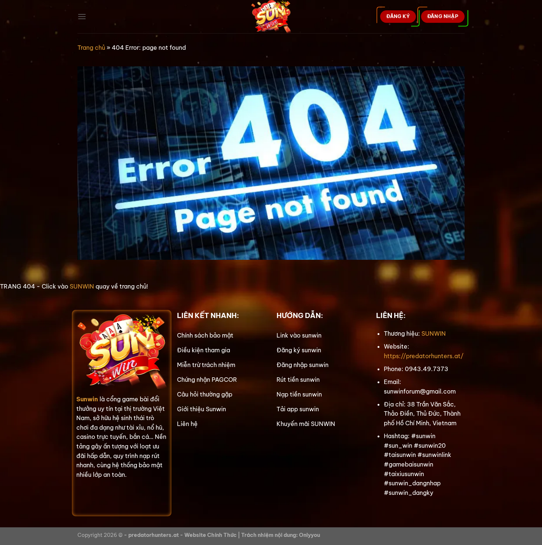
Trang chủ (91, 47)
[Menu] (81, 16)
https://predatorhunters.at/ (423, 356)
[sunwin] (271, 16)
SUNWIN (82, 286)
